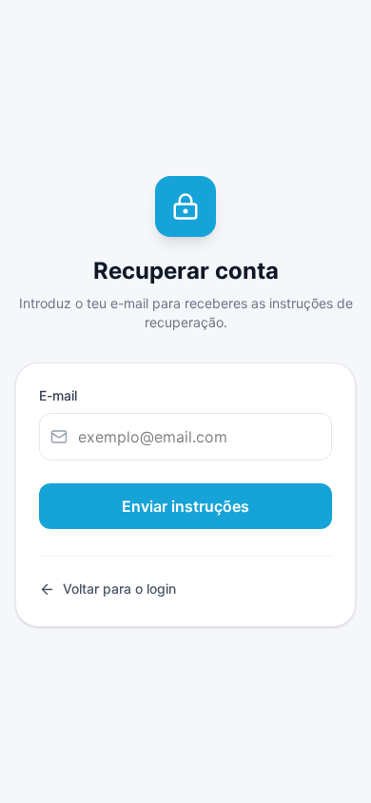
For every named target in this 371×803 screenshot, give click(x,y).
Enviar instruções (185, 506)
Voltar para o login (119, 588)
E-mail (58, 395)
